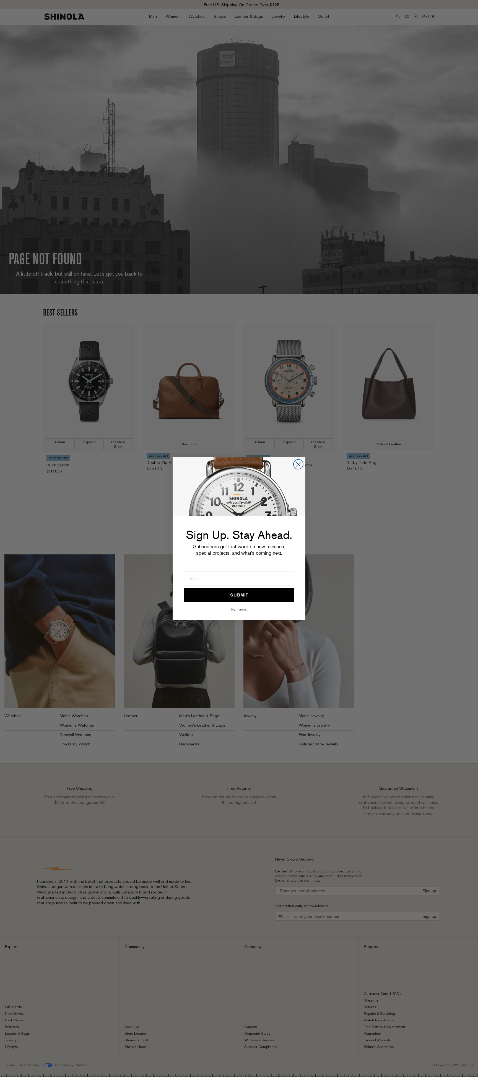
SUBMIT (239, 595)
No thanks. (239, 609)
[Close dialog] (298, 464)
